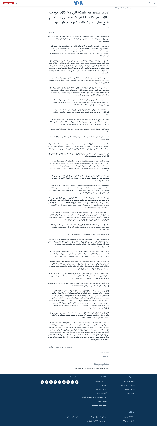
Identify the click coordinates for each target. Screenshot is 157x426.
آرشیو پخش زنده (128, 421)
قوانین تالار (130, 393)
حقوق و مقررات (129, 389)
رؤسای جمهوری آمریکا (98, 417)
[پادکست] (46, 382)
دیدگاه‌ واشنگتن (72, 417)
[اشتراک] (42, 382)
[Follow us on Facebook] (76, 382)
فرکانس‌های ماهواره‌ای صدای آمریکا (94, 397)
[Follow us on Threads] (55, 382)
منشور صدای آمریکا (127, 385)
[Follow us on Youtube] (64, 382)
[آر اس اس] (51, 382)
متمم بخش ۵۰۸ (128, 381)
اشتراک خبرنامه (101, 389)
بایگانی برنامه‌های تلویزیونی (96, 421)
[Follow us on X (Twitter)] (68, 382)
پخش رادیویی (101, 401)
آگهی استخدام (101, 393)
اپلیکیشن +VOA (100, 381)
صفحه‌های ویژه (129, 417)
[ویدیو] (16, 3)
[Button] (51, 33)
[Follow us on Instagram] (59, 382)
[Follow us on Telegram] (72, 382)
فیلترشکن (103, 385)
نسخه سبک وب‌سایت (99, 405)
